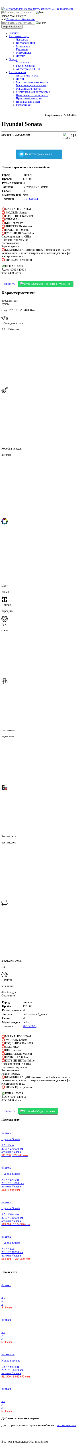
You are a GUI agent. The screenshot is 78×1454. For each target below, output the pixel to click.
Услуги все (22, 62)
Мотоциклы (23, 52)
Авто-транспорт (19, 36)
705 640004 (29, 1026)
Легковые (22, 39)
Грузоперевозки (26, 65)
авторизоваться (66, 1425)
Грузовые (22, 49)
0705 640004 (30, 198)
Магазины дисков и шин (31, 85)
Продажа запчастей (28, 101)
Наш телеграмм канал (38, 154)
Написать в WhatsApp (57, 283)
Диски (20, 78)
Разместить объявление (39, 3)
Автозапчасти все (27, 75)
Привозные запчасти (29, 98)
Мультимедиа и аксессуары (33, 91)
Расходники (23, 104)
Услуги (13, 59)
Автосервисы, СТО (28, 69)
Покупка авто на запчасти (32, 95)
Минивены (23, 46)
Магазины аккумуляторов (32, 82)
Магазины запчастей (29, 88)
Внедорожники (25, 42)
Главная (14, 33)
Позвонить (8, 283)
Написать (49, 1111)
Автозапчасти (17, 72)
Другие (20, 55)
